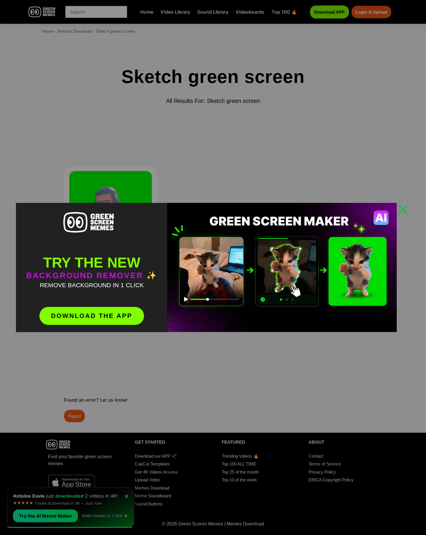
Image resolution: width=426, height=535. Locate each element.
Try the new (91, 262)
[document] (213, 267)
